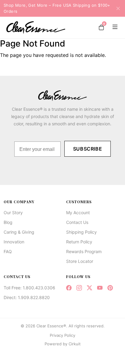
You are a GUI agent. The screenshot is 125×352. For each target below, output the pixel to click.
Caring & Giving (19, 232)
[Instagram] (79, 288)
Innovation (14, 241)
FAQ (8, 251)
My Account (78, 212)
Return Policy (79, 241)
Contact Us (77, 222)
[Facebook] (69, 288)
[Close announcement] (116, 8)
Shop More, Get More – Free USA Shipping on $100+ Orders (57, 8)
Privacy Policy (62, 335)
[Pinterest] (110, 288)
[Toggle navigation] (114, 27)
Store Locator (79, 261)
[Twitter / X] (89, 288)
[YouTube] (100, 288)
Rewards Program (84, 251)
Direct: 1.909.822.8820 (27, 297)
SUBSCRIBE (87, 149)
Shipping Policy (81, 232)
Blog (8, 222)
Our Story (13, 212)
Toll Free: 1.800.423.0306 (29, 287)
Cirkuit (75, 343)
